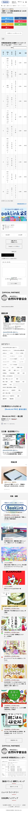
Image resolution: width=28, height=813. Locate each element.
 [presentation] (26, 467)
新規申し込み (14, 1)
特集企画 (17, 384)
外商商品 (5, 375)
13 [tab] (20, 331)
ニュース (21, 364)
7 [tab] (13, 331)
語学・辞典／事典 (6, 395)
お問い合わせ (17, 811)
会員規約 (24, 809)
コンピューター (6, 364)
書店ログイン (20, 1)
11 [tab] (18, 331)
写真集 (4, 372)
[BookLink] (5, 2)
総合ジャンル (5, 392)
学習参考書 (12, 375)
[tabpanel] (14, 329)
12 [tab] (19, 331)
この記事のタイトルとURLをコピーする (14, 33)
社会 (11, 387)
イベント (5, 358)
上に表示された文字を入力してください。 (14, 278)
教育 (18, 375)
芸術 (19, 392)
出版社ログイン (14, 2)
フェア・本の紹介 (13, 367)
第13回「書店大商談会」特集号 (9, 389)
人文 (12, 369)
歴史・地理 (5, 384)
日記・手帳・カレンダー (8, 381)
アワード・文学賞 (19, 355)
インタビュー (12, 358)
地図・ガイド (16, 372)
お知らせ (5, 355)
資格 (18, 398)
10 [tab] (17, 331)
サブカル (14, 364)
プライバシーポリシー (17, 809)
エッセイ (20, 358)
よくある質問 (10, 811)
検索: (12, 47)
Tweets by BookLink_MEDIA (7, 309)
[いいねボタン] (3, 39)
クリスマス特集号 (13, 361)
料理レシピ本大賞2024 (8, 378)
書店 (17, 381)
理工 (23, 384)
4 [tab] (9, 331)
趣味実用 (5, 401)
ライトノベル (5, 369)
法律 (12, 384)
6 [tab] (12, 331)
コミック (22, 361)
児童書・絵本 (19, 369)
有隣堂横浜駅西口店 (21, 203)
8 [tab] (14, 331)
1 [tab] (6, 331)
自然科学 (13, 392)
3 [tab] (8, 331)
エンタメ (5, 361)
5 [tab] (13, 449)
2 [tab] (7, 331)
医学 (10, 372)
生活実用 (5, 387)
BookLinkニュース (6, 352)
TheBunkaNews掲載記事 (19, 352)
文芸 (23, 375)
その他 (11, 355)
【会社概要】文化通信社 (6, 809)
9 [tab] (15, 331)
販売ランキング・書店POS (9, 225)
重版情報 (11, 401)
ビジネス (5, 367)
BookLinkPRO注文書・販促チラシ (10, 349)
